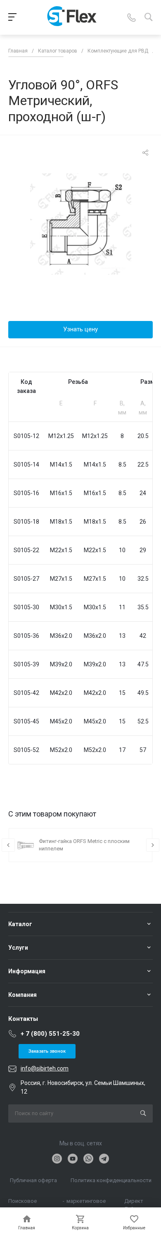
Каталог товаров (57, 51)
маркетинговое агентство (86, 1201)
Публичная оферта (33, 1180)
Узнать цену (80, 329)
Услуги (18, 947)
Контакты (23, 1018)
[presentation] (8, 845)
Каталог (20, 924)
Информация (26, 971)
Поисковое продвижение (25, 1201)
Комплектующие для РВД (118, 51)
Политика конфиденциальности (111, 1180)
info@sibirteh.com (45, 1068)
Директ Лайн (133, 1201)
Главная (18, 51)
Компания (22, 994)
